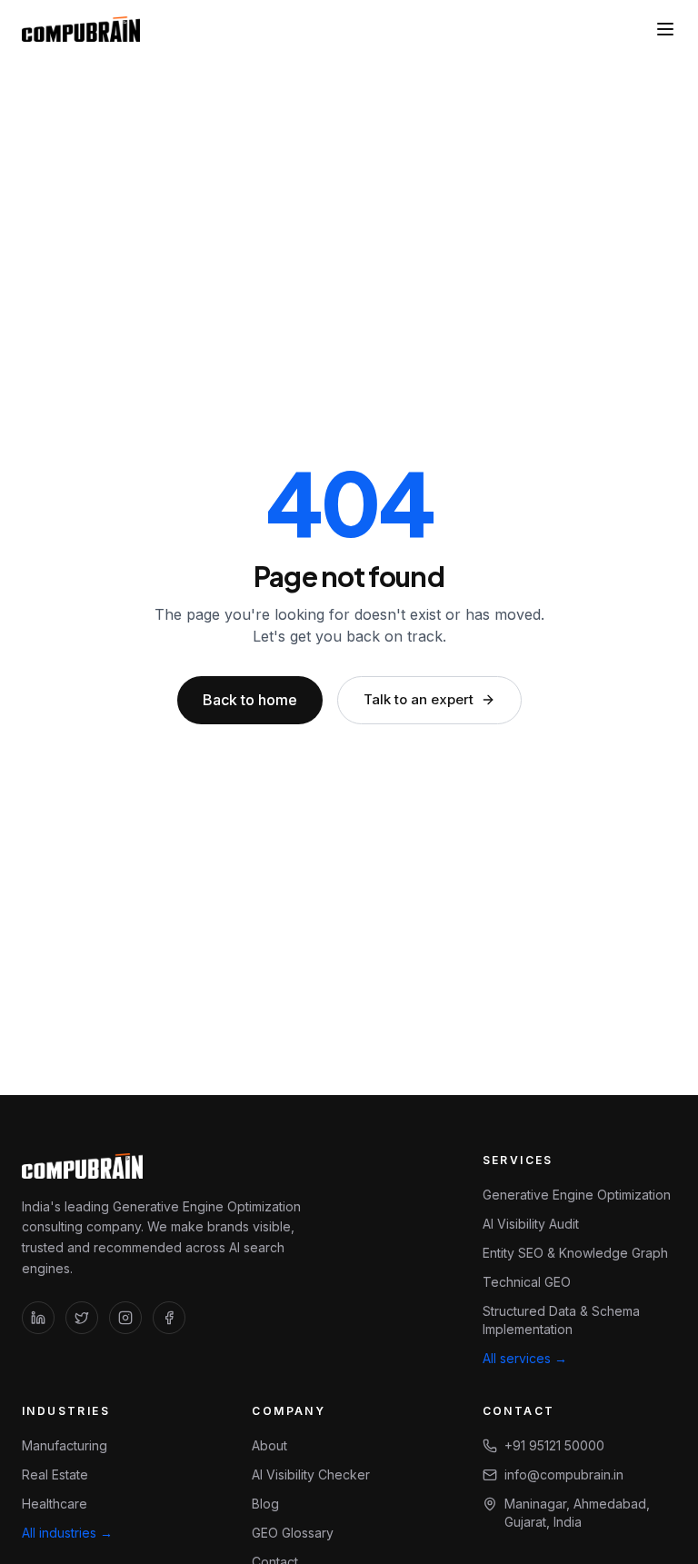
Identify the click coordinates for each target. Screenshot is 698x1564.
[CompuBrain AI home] (81, 29)
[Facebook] (169, 1317)
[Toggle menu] (665, 29)
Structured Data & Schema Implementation (561, 1320)
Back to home (250, 700)
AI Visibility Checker (311, 1474)
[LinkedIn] (38, 1317)
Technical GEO (527, 1282)
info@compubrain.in (563, 1474)
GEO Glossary (293, 1532)
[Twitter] (81, 1317)
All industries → (67, 1532)
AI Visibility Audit (531, 1223)
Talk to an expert (419, 699)
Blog (265, 1503)
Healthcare (54, 1503)
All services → (525, 1358)
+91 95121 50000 (554, 1445)
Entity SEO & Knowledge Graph (575, 1252)
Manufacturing (64, 1445)
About (269, 1445)
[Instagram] (125, 1317)
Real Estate (55, 1474)
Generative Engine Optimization (577, 1194)
